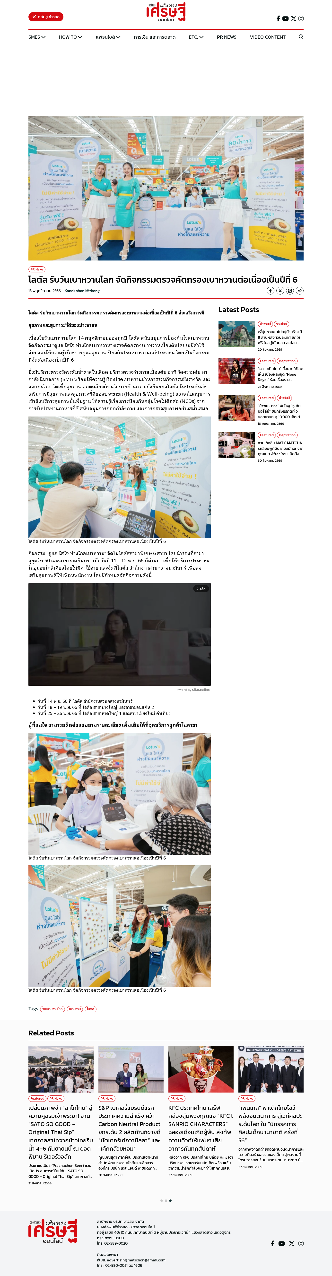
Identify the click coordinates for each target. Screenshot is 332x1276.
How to (68, 37)
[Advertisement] (166, 78)
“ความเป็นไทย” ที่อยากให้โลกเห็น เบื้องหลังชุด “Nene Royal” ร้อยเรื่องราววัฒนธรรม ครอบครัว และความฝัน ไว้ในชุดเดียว (280, 380)
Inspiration (287, 361)
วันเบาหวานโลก (52, 1009)
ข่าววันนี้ (265, 324)
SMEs (34, 37)
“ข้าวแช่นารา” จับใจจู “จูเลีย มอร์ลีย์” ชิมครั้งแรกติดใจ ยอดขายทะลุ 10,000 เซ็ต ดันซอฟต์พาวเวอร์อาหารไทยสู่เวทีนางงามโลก (280, 417)
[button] (161, 1200)
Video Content (268, 37)
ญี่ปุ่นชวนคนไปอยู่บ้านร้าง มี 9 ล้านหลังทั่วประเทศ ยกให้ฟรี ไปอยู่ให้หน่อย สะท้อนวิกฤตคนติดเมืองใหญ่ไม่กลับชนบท (280, 343)
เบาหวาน (75, 1009)
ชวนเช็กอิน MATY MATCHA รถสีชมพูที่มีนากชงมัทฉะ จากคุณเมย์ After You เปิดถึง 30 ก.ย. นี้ (281, 451)
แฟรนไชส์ (105, 37)
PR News (226, 37)
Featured (267, 361)
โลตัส (90, 1009)
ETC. (193, 37)
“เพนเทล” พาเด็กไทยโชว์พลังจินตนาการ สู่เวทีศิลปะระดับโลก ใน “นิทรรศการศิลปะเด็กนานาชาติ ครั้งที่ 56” (270, 1124)
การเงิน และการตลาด (155, 37)
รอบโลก (281, 324)
